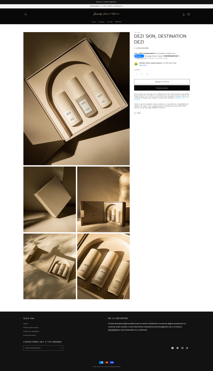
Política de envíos (29, 335)
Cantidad (137, 70)
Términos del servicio (30, 327)
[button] (25, 14)
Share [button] (139, 113)
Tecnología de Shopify (115, 366)
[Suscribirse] (60, 347)
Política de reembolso (31, 331)
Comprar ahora (162, 88)
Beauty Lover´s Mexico (103, 366)
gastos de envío (141, 58)
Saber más (142, 65)
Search (25, 324)
